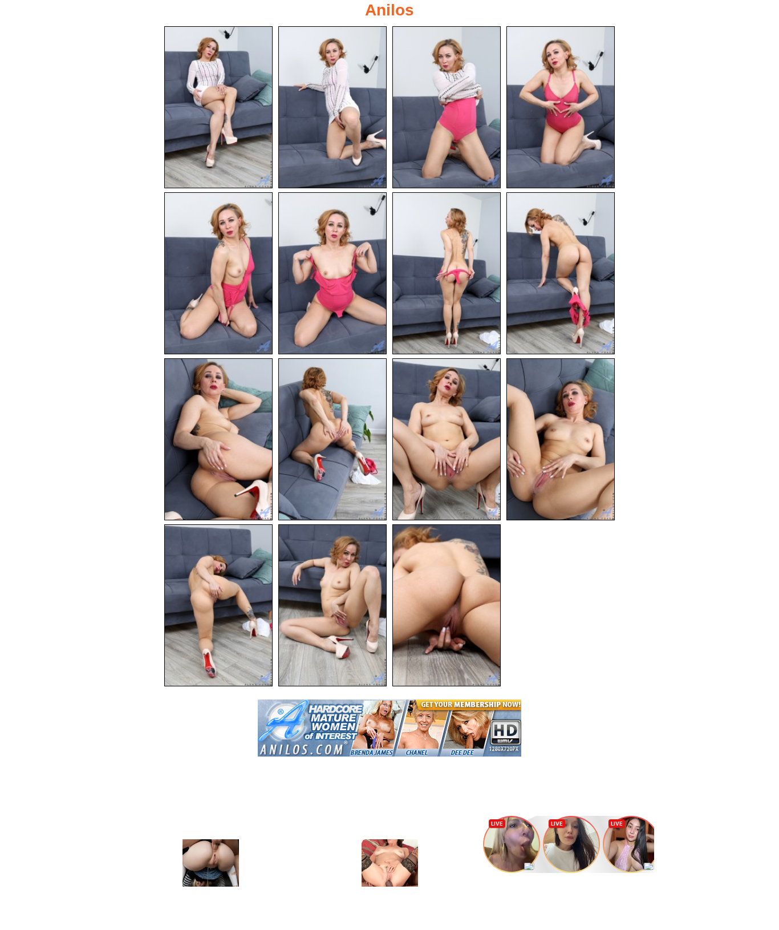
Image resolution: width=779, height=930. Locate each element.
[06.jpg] (332, 273)
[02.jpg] (332, 107)
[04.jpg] (560, 107)
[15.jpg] (446, 605)
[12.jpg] (560, 439)
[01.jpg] (218, 107)
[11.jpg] (446, 439)
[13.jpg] (218, 605)
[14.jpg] (332, 605)
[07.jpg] (446, 273)
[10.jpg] (332, 439)
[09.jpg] (218, 439)
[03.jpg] (446, 107)
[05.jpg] (218, 273)
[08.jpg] (560, 273)
